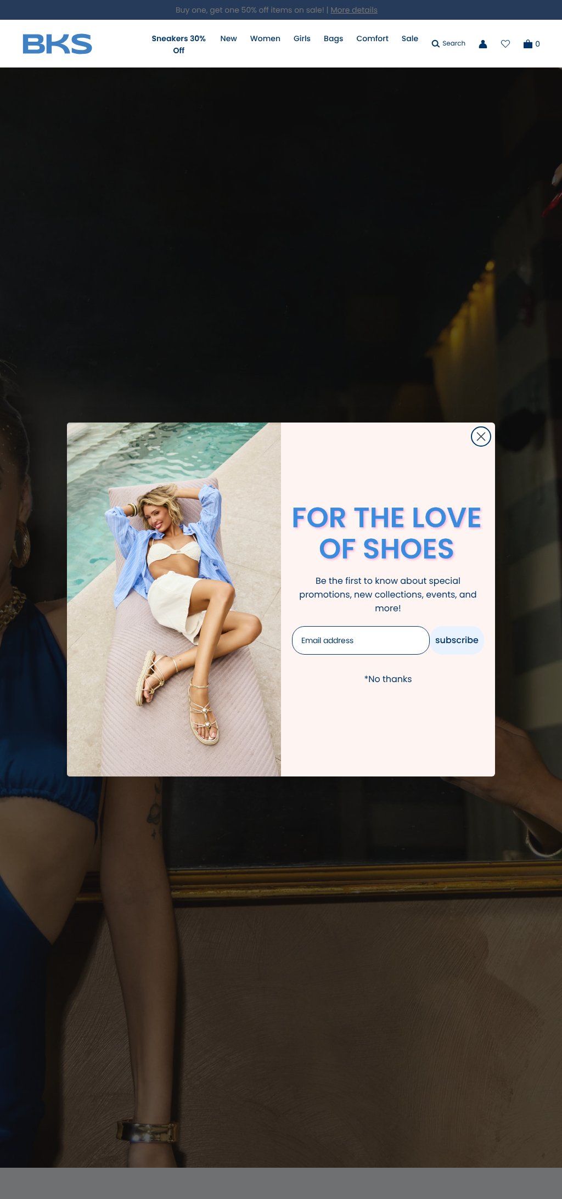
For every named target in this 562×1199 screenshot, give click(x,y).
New (229, 38)
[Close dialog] (481, 436)
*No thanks (388, 679)
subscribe (457, 640)
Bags (333, 38)
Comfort (372, 38)
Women (265, 38)
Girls (302, 38)
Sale (410, 38)
